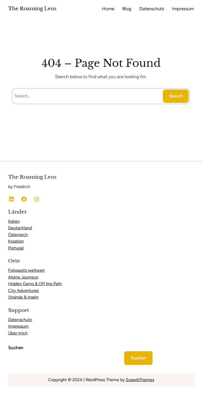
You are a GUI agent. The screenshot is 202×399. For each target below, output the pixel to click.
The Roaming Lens (32, 9)
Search (176, 95)
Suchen (15, 347)
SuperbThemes (140, 379)
